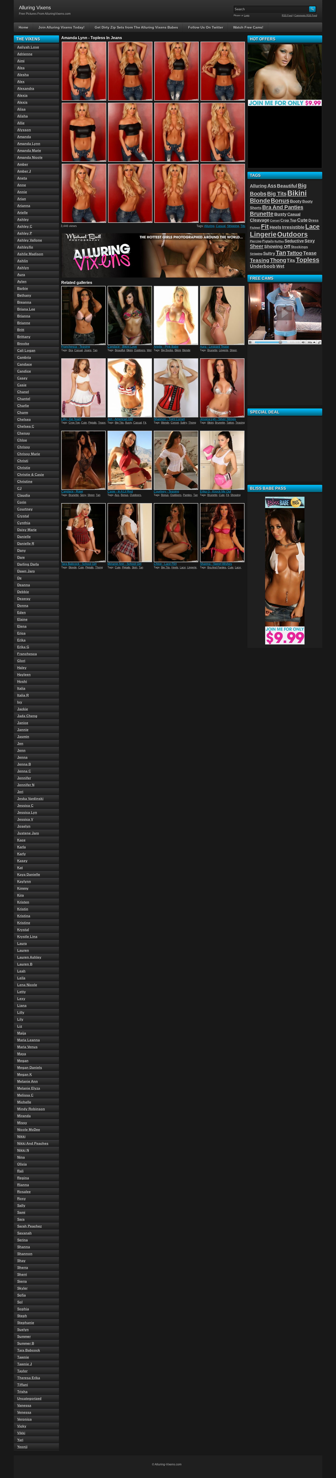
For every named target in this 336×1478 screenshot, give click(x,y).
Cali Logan (26, 350)
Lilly (20, 1012)
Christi (22, 461)
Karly (21, 854)
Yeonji (22, 1447)
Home (23, 27)
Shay (21, 1261)
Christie (23, 468)
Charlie (23, 406)
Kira (20, 895)
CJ (19, 488)
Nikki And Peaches (32, 1143)
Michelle (24, 1102)
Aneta (22, 178)
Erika (21, 640)
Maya (21, 1054)
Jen (20, 743)
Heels (174, 567)
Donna (22, 606)
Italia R (23, 695)
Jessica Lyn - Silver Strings (218, 419)
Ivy (19, 702)
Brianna (23, 316)
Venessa (24, 1412)
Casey (22, 378)
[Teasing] (84, 315)
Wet (149, 350)
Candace (24, 364)
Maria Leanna (28, 1040)
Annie (22, 192)
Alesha (23, 75)
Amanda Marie (29, 150)
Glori (21, 661)
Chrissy (23, 447)
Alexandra (25, 88)
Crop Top (74, 422)
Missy (22, 1123)
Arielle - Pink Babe (166, 346)
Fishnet (255, 228)
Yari (20, 1440)
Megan (23, 1061)
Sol (20, 1302)
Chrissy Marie (28, 454)
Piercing (255, 241)
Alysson (24, 130)
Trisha (22, 1392)
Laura (22, 943)
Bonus (124, 494)
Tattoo (230, 422)
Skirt (134, 567)
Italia (21, 688)
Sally (21, 1205)
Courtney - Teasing (166, 491)
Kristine (23, 923)
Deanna (23, 585)
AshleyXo (25, 247)
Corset (175, 422)
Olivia (22, 1164)
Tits (243, 226)
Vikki (21, 1433)
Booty (296, 201)
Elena (22, 626)
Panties (187, 494)
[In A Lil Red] (130, 460)
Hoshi (22, 681)
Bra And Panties (216, 567)
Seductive (294, 241)
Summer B (25, 1343)
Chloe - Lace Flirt (165, 564)
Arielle (22, 212)
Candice (24, 371)
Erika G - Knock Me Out (215, 491)
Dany (21, 550)
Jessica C (25, 805)
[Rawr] (84, 460)
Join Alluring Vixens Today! (61, 27)
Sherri (22, 1274)
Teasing (240, 422)
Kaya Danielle (28, 874)
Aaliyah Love (28, 47)
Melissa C (25, 1095)
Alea (21, 68)
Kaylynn (24, 881)
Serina (22, 1240)
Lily (20, 1019)
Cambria (24, 357)
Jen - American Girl (120, 419)
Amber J (24, 171)
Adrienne (24, 54)
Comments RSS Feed (305, 15)
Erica (21, 633)
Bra (71, 350)
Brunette (212, 350)
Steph (22, 1316)
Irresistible (293, 227)
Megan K (24, 1074)
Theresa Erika (28, 1378)
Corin (21, 502)
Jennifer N (25, 785)
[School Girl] (84, 532)
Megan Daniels (29, 1067)
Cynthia (23, 523)
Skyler (22, 1288)
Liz (19, 1026)
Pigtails (92, 422)
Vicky (21, 1426)
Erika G (23, 647)
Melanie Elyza (28, 1088)
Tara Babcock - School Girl (79, 564)
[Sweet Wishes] (222, 532)
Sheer (233, 350)
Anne (21, 185)
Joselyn (24, 826)
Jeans (88, 350)
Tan (95, 350)
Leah (21, 971)
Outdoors (139, 350)
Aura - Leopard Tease (214, 346)
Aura (21, 275)
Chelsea (24, 419)
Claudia (23, 495)
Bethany (24, 295)
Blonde (186, 350)
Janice (22, 723)
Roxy (21, 1198)
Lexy (21, 999)
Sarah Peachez (29, 1226)
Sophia (23, 1309)
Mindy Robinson (31, 1109)
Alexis (22, 102)
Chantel (23, 399)
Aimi (21, 61)
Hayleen (24, 674)
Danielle (24, 537)
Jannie (23, 730)
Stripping (233, 226)
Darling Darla (28, 564)
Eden (21, 612)
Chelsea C (25, 426)
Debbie (23, 592)
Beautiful (120, 350)
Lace (183, 567)
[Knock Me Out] (222, 460)
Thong (192, 422)
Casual (221, 226)
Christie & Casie (30, 474)
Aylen (22, 281)
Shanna (23, 1247)
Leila (21, 978)
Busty (128, 422)
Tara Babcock (28, 1350)
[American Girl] (130, 387)
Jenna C (24, 771)
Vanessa (24, 1405)
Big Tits (119, 422)
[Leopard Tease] (222, 315)
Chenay (23, 433)
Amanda (24, 137)
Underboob (262, 266)
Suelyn (23, 1329)
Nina (21, 1157)
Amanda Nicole (30, 157)
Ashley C (24, 226)
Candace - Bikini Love (122, 346)
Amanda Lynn (28, 144)
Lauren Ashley (29, 957)
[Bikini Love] (130, 315)
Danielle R (25, 543)
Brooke (23, 343)
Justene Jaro (28, 833)
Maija (21, 1033)
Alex (21, 81)
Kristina (23, 916)
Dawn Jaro (26, 571)
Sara (21, 1219)
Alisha (22, 116)
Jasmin (23, 737)
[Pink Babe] (176, 315)
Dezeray (24, 599)
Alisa (21, 109)
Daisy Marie (27, 530)
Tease (102, 422)
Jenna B (24, 764)
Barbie (22, 288)
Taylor (22, 1371)
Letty (21, 992)
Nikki (21, 1136)
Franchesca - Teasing (75, 346)
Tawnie (23, 1357)
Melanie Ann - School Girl (124, 564)
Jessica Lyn (27, 812)
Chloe (22, 440)
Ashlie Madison (30, 254)
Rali (20, 1171)
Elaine (22, 619)
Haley (22, 668)
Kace (21, 840)
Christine (24, 481)
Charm (22, 412)
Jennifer (24, 778)
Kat (20, 868)
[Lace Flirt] (176, 532)
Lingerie (223, 350)
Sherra (22, 1267)
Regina (23, 1178)
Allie (21, 123)
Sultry (183, 422)
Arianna (23, 206)
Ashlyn (23, 268)
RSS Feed (287, 15)
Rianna (23, 1185)
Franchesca (27, 654)
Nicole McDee (28, 1130)
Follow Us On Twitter (205, 27)
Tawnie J (24, 1364)
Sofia (21, 1295)
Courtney (25, 509)
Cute (84, 422)
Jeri (20, 792)
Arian (21, 199)
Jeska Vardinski (30, 799)
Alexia (22, 95)
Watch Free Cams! (248, 27)
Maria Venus (27, 1047)
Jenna (22, 757)
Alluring (209, 226)
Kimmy (23, 888)
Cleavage (259, 220)
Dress (313, 220)
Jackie (22, 709)
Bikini (129, 350)
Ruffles (279, 241)
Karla (21, 847)
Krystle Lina (27, 936)
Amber (22, 164)
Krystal (23, 930)
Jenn (21, 750)
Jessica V (25, 819)
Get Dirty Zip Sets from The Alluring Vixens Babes (136, 27)
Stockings (299, 247)
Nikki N (23, 1150)
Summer (24, 1336)
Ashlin (22, 261)
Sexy (83, 494)
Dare (21, 557)
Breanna (24, 302)
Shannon (24, 1254)
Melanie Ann (27, 1081)
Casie (22, 385)
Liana (22, 1005)
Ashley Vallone (29, 240)
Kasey (22, 861)
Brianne (23, 323)
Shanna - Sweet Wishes (216, 564)
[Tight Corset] (176, 387)
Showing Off (277, 246)
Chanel (23, 392)
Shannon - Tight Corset (169, 419)
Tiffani (22, 1385)
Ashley (23, 219)
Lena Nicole (27, 985)
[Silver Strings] (222, 387)
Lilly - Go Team (71, 419)
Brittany (24, 337)
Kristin (22, 909)
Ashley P (24, 233)
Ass (117, 494)
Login (246, 15)
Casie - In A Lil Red (120, 491)
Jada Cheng (27, 716)
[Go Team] (84, 387)
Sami (21, 1212)
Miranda (24, 1116)
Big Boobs (167, 350)
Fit (144, 422)
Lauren (23, 950)
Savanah (24, 1233)
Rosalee (24, 1192)
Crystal (23, 516)
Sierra (22, 1281)
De (19, 578)
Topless (307, 259)
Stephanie (25, 1323)
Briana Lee (26, 309)
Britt (20, 330)
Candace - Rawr (72, 491)
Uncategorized (29, 1398)
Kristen (23, 902)
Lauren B (24, 964)
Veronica (24, 1419)
